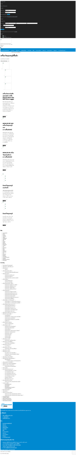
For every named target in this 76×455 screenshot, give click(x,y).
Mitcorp (4, 243)
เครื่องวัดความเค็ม (6, 349)
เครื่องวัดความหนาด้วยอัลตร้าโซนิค (12, 354)
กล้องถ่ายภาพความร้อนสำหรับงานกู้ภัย (12, 381)
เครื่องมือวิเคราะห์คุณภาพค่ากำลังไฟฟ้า (12, 316)
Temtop (4, 239)
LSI (3, 246)
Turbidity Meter (6, 397)
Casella (4, 258)
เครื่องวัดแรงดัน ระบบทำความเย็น (11, 277)
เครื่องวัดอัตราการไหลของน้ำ (8, 300)
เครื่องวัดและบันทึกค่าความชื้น (11, 284)
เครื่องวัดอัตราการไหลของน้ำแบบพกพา (12, 301)
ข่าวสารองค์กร (38, 50)
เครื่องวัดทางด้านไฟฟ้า (7, 313)
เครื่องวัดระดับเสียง (8, 281)
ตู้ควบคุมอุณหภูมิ (6, 389)
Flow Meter (7, 385)
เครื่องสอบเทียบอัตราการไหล (10, 370)
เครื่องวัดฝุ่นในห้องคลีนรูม (10, 305)
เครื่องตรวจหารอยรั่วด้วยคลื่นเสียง (9, 363)
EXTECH (4, 254)
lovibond (4, 247)
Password (2, 12)
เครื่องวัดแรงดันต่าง (9, 276)
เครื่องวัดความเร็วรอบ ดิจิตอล (10, 348)
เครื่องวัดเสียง (5, 279)
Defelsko (4, 256)
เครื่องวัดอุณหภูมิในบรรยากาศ (11, 293)
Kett (3, 248)
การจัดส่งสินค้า (6, 416)
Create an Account (12, 16)
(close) (1, 18)
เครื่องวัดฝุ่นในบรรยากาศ (10, 306)
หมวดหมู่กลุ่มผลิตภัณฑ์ (5, 50)
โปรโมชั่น (29, 50)
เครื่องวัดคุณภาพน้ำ (6, 324)
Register (5, 5)
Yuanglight (5, 232)
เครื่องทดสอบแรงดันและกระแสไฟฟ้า (12, 319)
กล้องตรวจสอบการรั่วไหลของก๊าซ (13, 360)
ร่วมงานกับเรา (49, 50)
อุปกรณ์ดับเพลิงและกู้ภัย (7, 380)
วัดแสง (6, 269)
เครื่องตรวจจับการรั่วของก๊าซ (8, 364)
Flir (3, 253)
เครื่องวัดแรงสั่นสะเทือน (7, 270)
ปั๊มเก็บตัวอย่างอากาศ (9, 378)
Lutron (4, 245)
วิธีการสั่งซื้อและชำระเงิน (8, 415)
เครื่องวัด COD (7, 336)
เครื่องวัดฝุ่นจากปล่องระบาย (10, 308)
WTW (4, 234)
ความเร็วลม (7, 345)
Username (2, 10)
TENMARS (5, 238)
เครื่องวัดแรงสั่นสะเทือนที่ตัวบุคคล (11, 272)
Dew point (7, 386)
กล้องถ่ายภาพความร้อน (7, 392)
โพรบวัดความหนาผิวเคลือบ (10, 352)
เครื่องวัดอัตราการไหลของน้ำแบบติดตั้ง (12, 302)
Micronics (5, 244)
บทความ (44, 50)
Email (1, 25)
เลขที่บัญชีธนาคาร (6, 418)
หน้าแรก (12, 50)
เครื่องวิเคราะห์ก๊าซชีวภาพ (8, 266)
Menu (2, 48)
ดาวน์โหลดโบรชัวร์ (62, 50)
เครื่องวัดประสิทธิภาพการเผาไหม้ (9, 312)
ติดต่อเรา (55, 50)
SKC (3, 240)
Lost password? (3, 14)
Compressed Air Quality (10, 387)
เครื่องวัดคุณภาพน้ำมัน (7, 322)
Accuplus (5, 260)
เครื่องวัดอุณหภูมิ (7, 52)
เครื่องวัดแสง (5, 268)
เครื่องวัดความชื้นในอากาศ (10, 286)
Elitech (4, 255)
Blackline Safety (6, 259)
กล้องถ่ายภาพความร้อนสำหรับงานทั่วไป (13, 393)
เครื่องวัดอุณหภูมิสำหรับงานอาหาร (12, 297)
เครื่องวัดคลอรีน (8, 334)
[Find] (11, 44)
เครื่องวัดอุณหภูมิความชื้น (8, 283)
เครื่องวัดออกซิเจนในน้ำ (9, 327)
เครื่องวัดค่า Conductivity (10, 331)
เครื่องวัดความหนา (6, 351)
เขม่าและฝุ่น (5, 367)
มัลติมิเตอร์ (7, 320)
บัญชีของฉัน (2, 1)
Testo (4, 237)
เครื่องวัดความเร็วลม (7, 344)
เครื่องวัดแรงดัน (6, 273)
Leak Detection (8, 384)
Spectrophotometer (7, 398)
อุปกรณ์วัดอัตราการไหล (9, 376)
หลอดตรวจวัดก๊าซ (8, 377)
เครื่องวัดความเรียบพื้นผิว (7, 341)
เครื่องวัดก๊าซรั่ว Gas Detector (9, 358)
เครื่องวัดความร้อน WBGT (8, 356)
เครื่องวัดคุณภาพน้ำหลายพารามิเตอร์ (12, 330)
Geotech (4, 251)
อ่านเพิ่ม (4, 116)
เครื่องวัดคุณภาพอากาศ (9, 311)
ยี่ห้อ (33, 50)
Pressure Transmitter (7, 399)
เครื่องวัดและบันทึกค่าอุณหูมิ (10, 291)
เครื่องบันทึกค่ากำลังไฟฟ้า (8, 362)
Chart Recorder (8, 388)
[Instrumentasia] (6, 43)
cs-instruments (6, 257)
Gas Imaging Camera (7, 400)
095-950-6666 (7, 45)
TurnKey (4, 236)
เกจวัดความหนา (8, 355)
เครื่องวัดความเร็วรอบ (7, 347)
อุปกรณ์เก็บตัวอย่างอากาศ (8, 369)
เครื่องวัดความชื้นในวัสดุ (9, 287)
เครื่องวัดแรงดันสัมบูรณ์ (9, 275)
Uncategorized (6, 396)
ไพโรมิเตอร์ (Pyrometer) (7, 265)
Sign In (1, 5)
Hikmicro (4, 250)
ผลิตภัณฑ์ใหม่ (23, 50)
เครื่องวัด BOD (7, 337)
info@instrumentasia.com (11, 447)
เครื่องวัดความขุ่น (8, 333)
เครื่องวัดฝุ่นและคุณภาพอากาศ (9, 304)
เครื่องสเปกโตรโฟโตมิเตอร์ (10, 326)
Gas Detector (7, 359)
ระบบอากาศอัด (6, 382)
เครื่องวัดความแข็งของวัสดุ (10, 340)
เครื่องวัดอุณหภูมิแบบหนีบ (10, 295)
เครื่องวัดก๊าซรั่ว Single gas (10, 366)
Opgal (4, 242)
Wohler (4, 235)
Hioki (4, 249)
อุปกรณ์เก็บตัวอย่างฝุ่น (9, 371)
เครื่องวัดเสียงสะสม (8, 280)
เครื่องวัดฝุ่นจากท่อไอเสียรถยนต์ (11, 309)
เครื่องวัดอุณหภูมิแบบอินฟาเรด (11, 294)
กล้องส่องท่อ (5, 390)
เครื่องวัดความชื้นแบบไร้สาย (10, 288)
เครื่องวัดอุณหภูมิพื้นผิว (9, 298)
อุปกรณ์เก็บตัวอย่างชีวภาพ (10, 373)
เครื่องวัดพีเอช (7, 329)
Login (15, 31)
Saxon (4, 241)
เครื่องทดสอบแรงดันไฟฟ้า (10, 318)
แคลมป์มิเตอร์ (7, 315)
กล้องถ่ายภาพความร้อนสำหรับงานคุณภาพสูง (14, 395)
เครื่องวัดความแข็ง (6, 338)
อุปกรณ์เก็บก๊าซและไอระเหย (10, 374)
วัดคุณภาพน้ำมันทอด (9, 323)
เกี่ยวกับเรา (18, 50)
